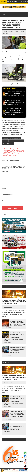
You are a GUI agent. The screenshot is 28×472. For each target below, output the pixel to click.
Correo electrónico (7, 194)
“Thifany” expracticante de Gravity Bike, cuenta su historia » (12, 154)
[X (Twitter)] (25, 459)
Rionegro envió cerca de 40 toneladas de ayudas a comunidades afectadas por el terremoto (14, 351)
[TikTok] (25, 466)
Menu (3, 14)
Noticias (12, 141)
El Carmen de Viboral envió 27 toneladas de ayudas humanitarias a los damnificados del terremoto (13, 415)
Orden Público (19, 141)
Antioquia (5, 138)
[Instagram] (25, 462)
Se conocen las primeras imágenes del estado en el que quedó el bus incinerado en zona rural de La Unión (14, 301)
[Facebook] (25, 456)
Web (3, 200)
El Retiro (5, 141)
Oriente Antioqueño (8, 143)
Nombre (4, 188)
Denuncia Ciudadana (15, 138)
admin (16, 31)
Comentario (5, 171)
